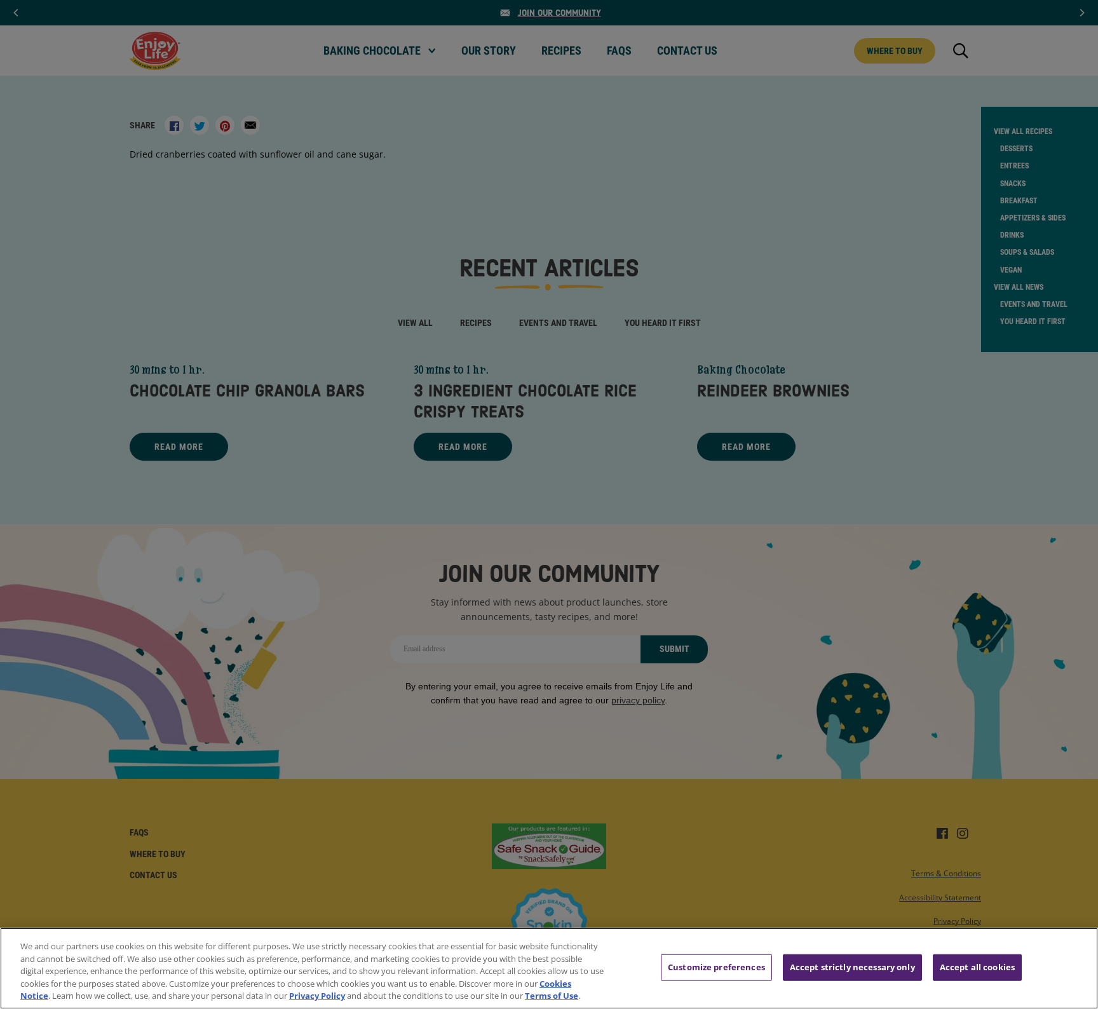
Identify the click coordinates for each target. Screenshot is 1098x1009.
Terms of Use (551, 995)
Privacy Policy (317, 995)
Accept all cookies (977, 967)
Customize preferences (716, 967)
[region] (549, 968)
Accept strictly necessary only (852, 967)
